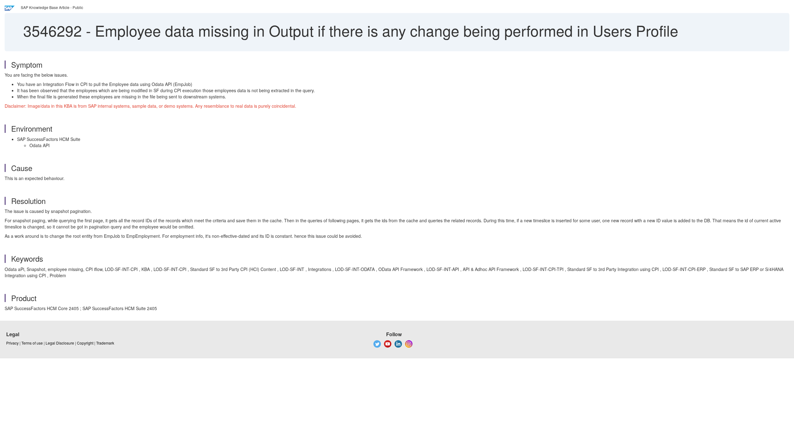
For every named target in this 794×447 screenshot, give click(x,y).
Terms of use (32, 342)
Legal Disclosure (60, 342)
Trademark (105, 342)
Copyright (85, 342)
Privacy (12, 342)
